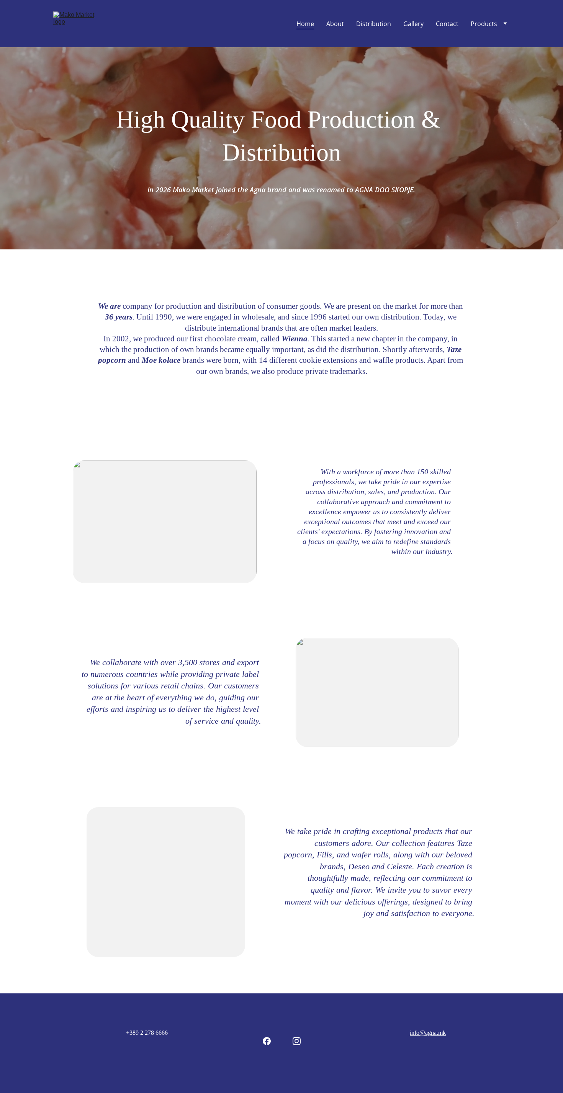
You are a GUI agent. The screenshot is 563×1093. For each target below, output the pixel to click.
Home (305, 24)
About (335, 24)
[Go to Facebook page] (267, 1041)
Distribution (373, 24)
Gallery (413, 24)
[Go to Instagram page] (297, 1041)
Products (484, 24)
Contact (447, 24)
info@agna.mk (428, 1032)
